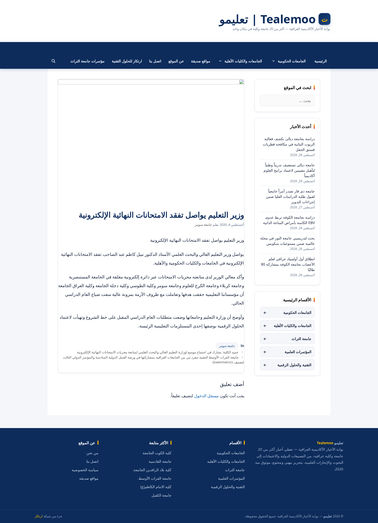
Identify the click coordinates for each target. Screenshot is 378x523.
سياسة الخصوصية (85, 470)
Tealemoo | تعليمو (267, 19)
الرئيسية (320, 61)
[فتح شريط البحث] (53, 61)
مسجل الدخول (206, 396)
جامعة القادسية (160, 461)
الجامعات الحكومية (292, 61)
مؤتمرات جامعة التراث (87, 61)
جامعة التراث (287, 338)
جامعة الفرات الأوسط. (155, 478)
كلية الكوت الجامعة (157, 453)
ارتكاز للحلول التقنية (127, 61)
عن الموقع (176, 61)
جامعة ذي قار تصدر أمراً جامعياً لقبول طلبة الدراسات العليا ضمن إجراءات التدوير (290, 196)
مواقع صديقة (200, 61)
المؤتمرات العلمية (287, 351)
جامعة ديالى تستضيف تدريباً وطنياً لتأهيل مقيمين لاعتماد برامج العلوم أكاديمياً (289, 170)
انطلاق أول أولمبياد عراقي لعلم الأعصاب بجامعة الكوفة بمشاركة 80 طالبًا (288, 264)
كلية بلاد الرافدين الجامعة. (152, 470)
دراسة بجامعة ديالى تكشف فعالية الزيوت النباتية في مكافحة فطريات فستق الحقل (289, 144)
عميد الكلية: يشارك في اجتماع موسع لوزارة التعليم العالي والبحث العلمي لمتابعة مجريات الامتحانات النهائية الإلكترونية (158, 352)
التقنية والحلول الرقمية (287, 364)
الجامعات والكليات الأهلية (243, 61)
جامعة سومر (227, 346)
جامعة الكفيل (161, 495)
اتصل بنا (155, 61)
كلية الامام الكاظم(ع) (156, 487)
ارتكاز (39, 516)
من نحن (92, 453)
